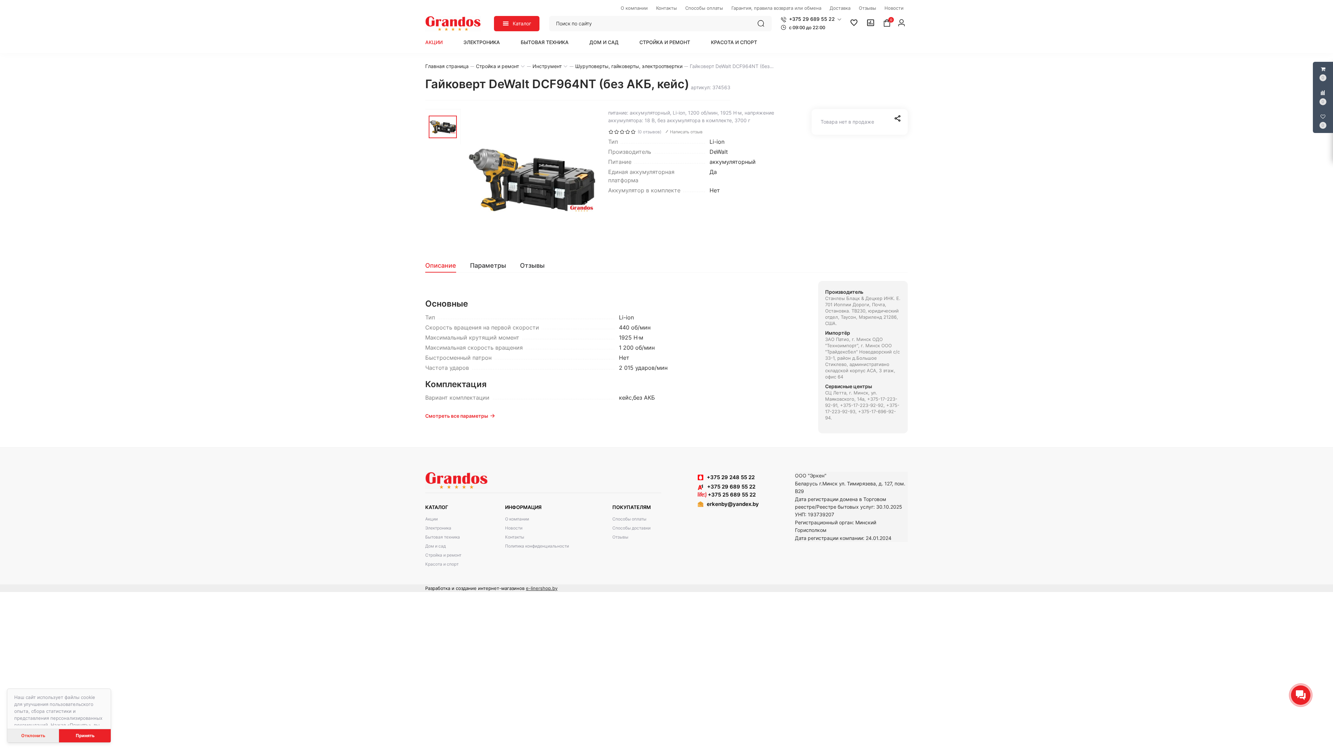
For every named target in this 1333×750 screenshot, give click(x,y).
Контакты (514, 537)
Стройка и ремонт (664, 42)
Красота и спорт (734, 42)
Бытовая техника (545, 42)
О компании (517, 519)
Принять (85, 735)
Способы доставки (631, 528)
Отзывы (620, 537)
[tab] (444, 266)
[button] (811, 19)
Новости (513, 528)
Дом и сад (604, 42)
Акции (434, 42)
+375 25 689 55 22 (731, 494)
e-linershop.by (541, 588)
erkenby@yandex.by (733, 504)
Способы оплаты (629, 519)
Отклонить (33, 735)
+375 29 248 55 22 (731, 477)
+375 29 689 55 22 (729, 486)
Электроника (481, 42)
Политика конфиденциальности (537, 546)
